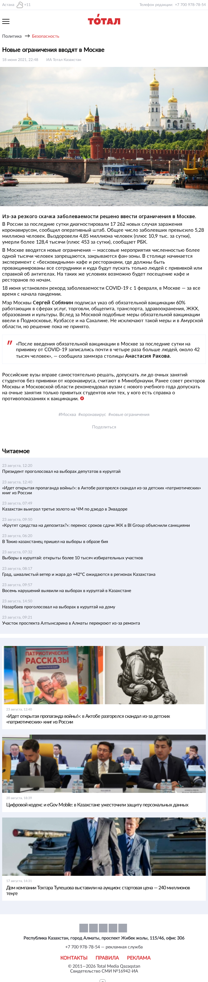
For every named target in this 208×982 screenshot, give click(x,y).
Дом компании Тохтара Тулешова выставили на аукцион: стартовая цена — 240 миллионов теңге (98, 891)
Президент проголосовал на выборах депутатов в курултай (61, 471)
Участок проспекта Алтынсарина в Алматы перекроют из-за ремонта (71, 623)
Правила (107, 958)
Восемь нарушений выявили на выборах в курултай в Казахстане (66, 591)
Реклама (139, 958)
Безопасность (45, 36)
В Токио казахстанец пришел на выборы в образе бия (55, 542)
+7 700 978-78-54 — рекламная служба (104, 947)
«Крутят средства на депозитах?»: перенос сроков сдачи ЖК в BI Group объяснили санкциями (96, 525)
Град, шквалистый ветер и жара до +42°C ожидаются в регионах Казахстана (78, 574)
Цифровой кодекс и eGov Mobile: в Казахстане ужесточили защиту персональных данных (97, 805)
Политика (12, 36)
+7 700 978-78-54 (190, 5)
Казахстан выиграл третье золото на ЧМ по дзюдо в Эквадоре (64, 509)
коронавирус (93, 414)
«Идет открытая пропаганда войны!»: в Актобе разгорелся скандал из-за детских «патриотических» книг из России (88, 719)
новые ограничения (130, 414)
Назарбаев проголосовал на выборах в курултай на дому (58, 607)
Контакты (73, 958)
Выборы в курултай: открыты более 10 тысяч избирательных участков (72, 558)
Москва (68, 414)
